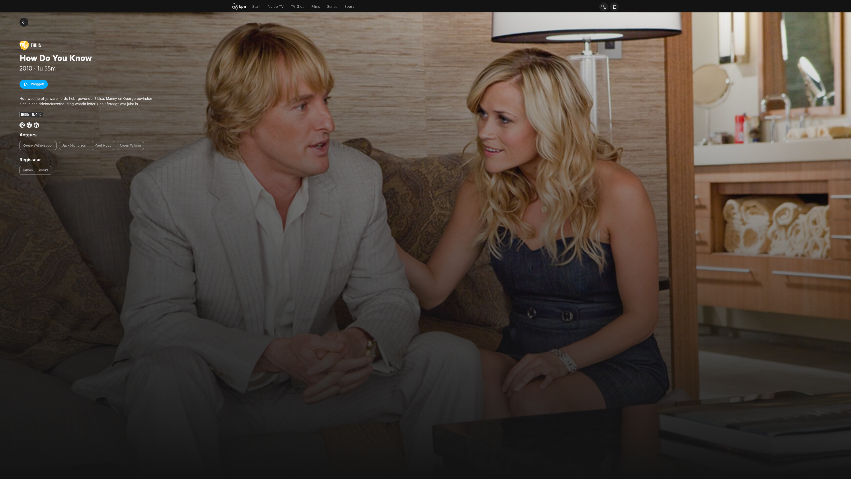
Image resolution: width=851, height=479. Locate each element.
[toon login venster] (614, 6)
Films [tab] (315, 6)
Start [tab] (256, 6)
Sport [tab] (349, 6)
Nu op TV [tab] (276, 6)
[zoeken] (603, 7)
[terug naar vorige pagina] (24, 22)
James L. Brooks (35, 170)
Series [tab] (332, 6)
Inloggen (37, 84)
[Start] (239, 6)
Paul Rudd (103, 145)
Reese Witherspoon (38, 145)
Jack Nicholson (74, 145)
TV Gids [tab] (297, 6)
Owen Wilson (130, 145)
